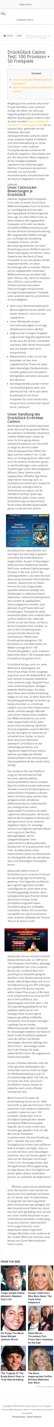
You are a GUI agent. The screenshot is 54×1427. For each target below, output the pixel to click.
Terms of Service (34, 1416)
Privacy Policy (18, 1416)
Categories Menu (24, 19)
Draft (19, 35)
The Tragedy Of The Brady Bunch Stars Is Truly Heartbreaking (12, 1376)
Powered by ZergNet (44, 1387)
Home (10, 35)
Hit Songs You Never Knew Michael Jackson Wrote (12, 1336)
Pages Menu (25, 4)
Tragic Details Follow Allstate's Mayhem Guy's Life (13, 1296)
